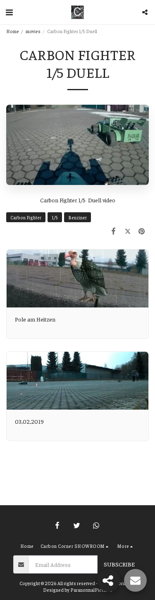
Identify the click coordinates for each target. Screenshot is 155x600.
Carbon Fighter (25, 217)
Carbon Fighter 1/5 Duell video (77, 200)
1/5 (55, 217)
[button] (9, 12)
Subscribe (119, 564)
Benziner (77, 217)
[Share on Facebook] (113, 230)
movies (33, 31)
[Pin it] (142, 230)
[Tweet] (128, 230)
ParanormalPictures (91, 590)
